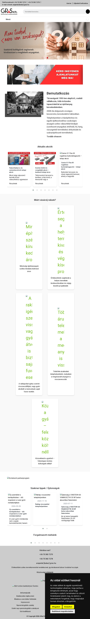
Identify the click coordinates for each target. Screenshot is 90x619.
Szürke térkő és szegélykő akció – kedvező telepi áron (42, 170)
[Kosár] (87, 19)
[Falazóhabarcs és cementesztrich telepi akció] (19, 158)
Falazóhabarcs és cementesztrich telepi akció (17, 170)
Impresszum (25, 602)
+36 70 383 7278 (34, 2)
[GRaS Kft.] (25, 103)
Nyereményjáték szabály (25, 605)
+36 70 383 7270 (46, 554)
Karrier (69, 3)
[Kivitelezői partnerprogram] (18, 478)
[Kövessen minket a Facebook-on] (42, 576)
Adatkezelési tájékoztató (25, 596)
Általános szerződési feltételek (25, 599)
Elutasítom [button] (68, 607)
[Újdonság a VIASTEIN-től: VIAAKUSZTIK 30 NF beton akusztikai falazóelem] (71, 497)
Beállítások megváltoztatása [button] (62, 611)
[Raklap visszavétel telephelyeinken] (45, 496)
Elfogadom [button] (56, 607)
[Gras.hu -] (9, 11)
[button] (87, 40)
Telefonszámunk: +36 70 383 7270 (14, 2)
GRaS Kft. (43, 616)
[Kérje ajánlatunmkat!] (45, 74)
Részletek (13, 184)
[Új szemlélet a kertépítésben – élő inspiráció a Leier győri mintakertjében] (19, 499)
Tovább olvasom (54, 136)
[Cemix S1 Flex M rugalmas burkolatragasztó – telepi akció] (71, 156)
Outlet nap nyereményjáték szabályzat (25, 608)
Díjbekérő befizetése (81, 3)
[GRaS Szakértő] (45, 41)
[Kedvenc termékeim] (82, 19)
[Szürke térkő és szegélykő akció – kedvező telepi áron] (45, 158)
